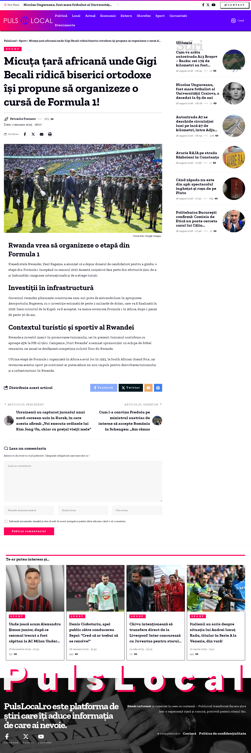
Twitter (28, 742)
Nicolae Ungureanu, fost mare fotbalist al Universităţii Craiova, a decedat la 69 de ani (68, 5)
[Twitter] (208, 5)
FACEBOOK (11, 742)
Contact (189, 733)
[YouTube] (213, 5)
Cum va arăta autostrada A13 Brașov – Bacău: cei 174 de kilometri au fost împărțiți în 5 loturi (196, 58)
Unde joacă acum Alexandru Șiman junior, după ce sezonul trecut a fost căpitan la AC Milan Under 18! (35, 633)
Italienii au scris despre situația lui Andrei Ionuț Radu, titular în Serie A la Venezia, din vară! (213, 632)
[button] (117, 5)
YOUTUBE (45, 742)
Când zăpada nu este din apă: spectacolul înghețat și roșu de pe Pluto (196, 186)
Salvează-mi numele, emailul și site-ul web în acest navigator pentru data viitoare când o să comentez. (67, 521)
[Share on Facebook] (25, 134)
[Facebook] (203, 5)
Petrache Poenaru (23, 119)
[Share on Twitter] (33, 134)
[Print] (50, 134)
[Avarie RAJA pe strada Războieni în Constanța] (234, 157)
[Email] (41, 134)
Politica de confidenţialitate (222, 733)
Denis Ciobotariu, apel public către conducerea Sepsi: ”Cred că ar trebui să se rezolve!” (93, 632)
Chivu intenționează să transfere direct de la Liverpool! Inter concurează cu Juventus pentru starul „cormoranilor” (155, 633)
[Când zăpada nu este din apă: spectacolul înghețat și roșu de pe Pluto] (234, 188)
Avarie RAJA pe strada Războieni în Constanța (197, 155)
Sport (13, 49)
